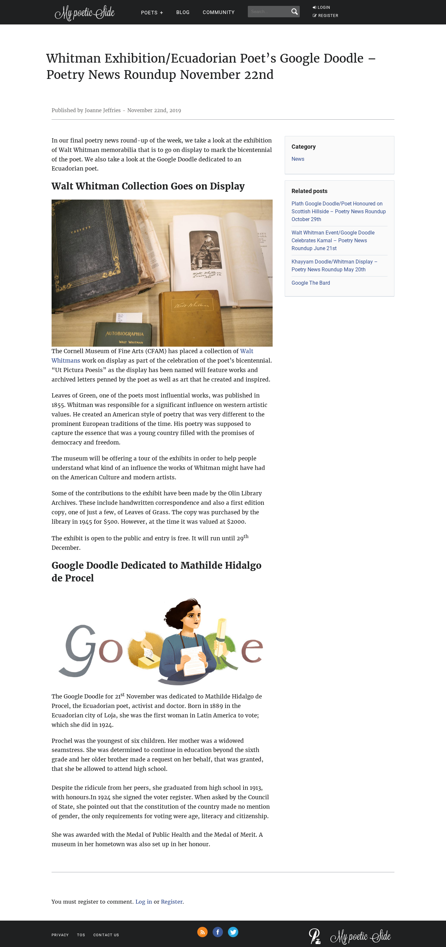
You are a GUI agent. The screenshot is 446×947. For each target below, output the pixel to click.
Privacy (60, 935)
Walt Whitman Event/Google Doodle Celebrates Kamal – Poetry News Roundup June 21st (333, 240)
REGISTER (328, 15)
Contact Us (106, 935)
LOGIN (324, 7)
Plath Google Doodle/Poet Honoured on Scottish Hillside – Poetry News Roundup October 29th (339, 211)
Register (172, 901)
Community (219, 12)
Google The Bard (311, 283)
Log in (143, 901)
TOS (81, 935)
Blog (183, 12)
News (298, 159)
